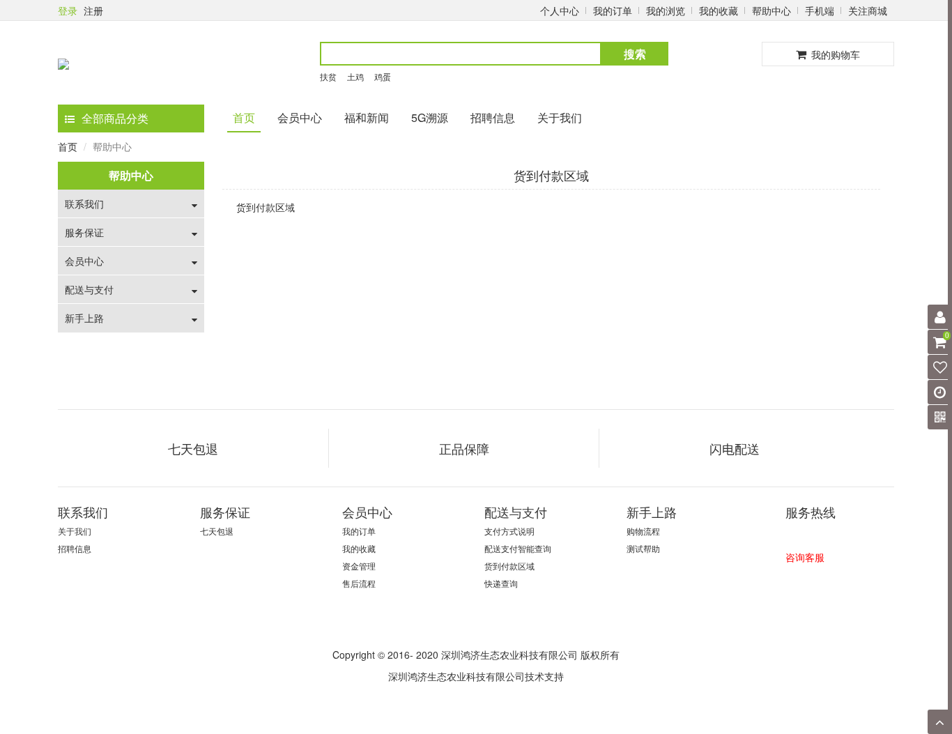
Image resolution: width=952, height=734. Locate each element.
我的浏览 (665, 10)
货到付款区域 (509, 566)
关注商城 (867, 10)
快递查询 (501, 583)
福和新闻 (366, 117)
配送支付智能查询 (517, 548)
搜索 (635, 53)
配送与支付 (89, 289)
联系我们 (84, 204)
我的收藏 (718, 10)
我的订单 (612, 10)
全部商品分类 (115, 118)
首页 (244, 117)
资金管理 (359, 566)
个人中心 (559, 10)
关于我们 (559, 117)
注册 (93, 10)
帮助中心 (771, 10)
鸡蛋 (382, 76)
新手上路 (84, 318)
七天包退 (216, 531)
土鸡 (355, 76)
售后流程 (359, 583)
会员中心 (299, 117)
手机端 (819, 10)
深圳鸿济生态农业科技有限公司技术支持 (476, 676)
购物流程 (643, 531)
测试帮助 (643, 548)
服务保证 (84, 232)
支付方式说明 (509, 531)
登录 (67, 10)
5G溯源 (429, 117)
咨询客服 (804, 557)
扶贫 (328, 76)
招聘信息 (492, 117)
